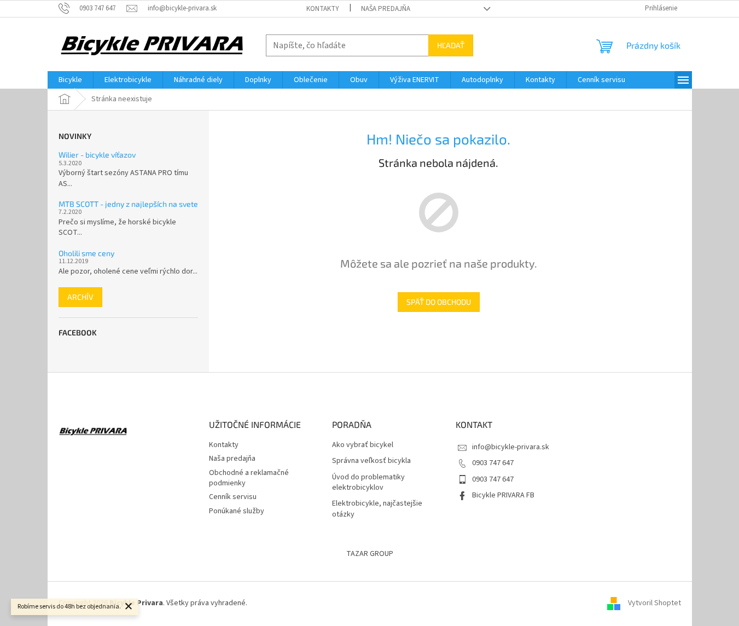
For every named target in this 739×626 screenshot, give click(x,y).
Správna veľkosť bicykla (371, 461)
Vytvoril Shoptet (654, 603)
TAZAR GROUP (369, 553)
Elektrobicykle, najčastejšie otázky (377, 509)
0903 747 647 (493, 462)
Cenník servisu (233, 496)
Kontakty (322, 9)
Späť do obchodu (438, 301)
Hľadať (450, 45)
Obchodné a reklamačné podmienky (249, 478)
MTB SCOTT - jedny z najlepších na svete (128, 204)
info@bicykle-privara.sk (510, 447)
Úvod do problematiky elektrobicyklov (368, 482)
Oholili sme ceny (86, 253)
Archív (80, 297)
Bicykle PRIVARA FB (503, 495)
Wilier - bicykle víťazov (97, 154)
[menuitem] (70, 80)
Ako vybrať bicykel (362, 445)
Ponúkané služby (236, 511)
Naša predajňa (385, 9)
